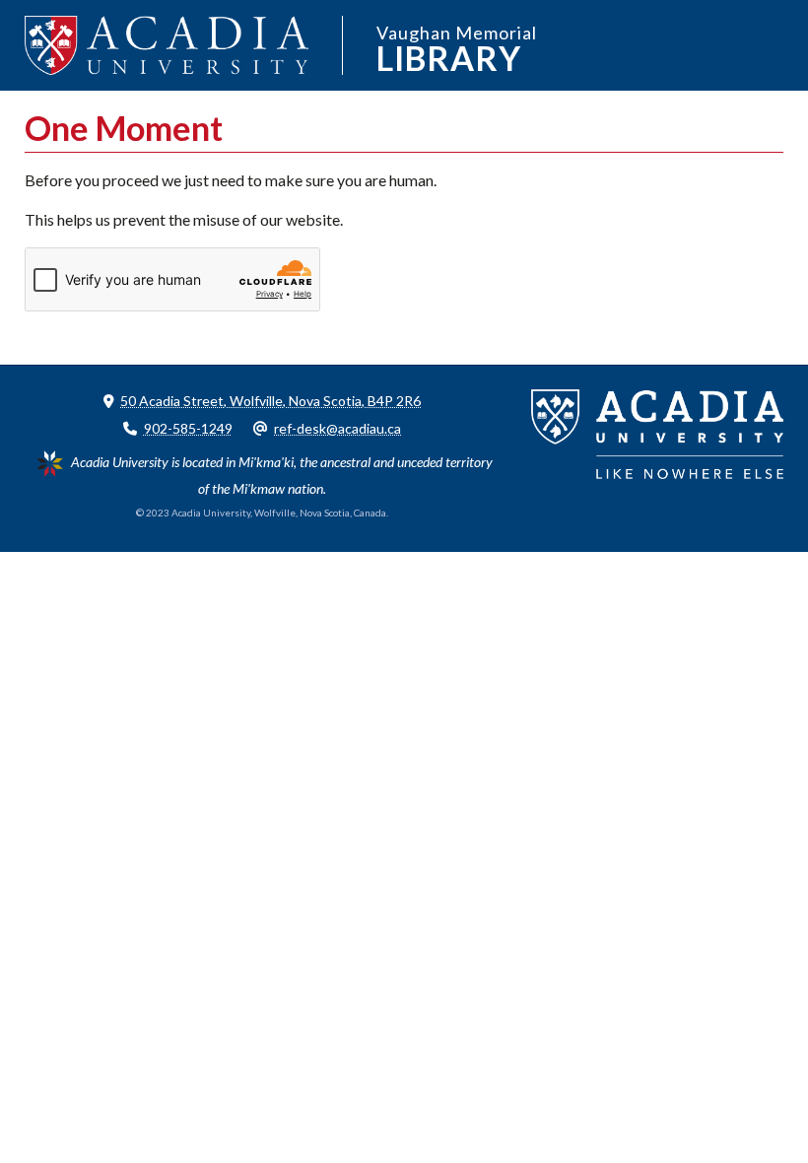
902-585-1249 (188, 428)
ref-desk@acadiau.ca (337, 428)
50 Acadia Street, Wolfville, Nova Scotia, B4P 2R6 (270, 400)
